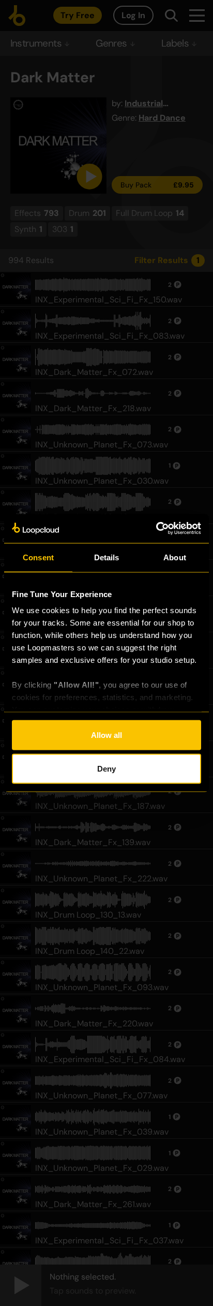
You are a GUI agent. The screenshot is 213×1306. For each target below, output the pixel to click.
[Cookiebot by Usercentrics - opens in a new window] (156, 528)
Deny (106, 768)
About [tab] (174, 557)
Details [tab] (106, 557)
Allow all (106, 734)
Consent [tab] (38, 557)
